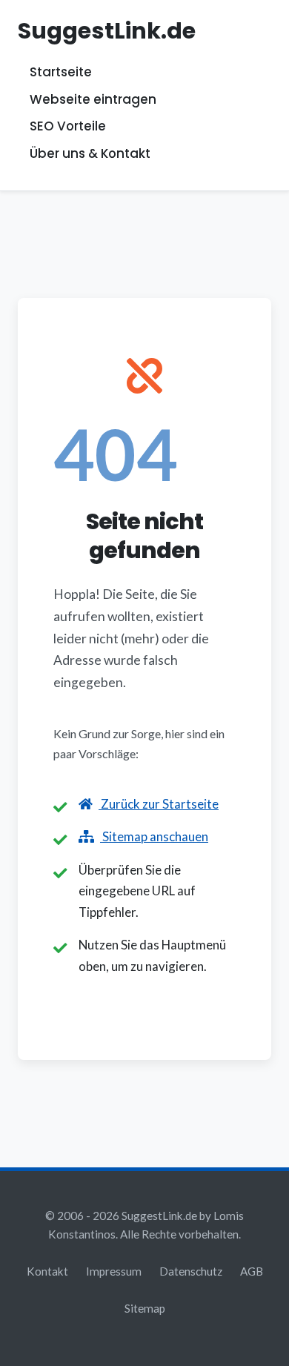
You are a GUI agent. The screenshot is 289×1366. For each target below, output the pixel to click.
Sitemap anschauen (154, 836)
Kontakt (47, 1271)
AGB (251, 1271)
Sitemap (144, 1308)
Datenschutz (190, 1271)
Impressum (114, 1271)
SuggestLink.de (107, 31)
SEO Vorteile (68, 127)
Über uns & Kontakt (90, 153)
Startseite (61, 73)
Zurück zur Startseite (159, 804)
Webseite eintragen (93, 99)
